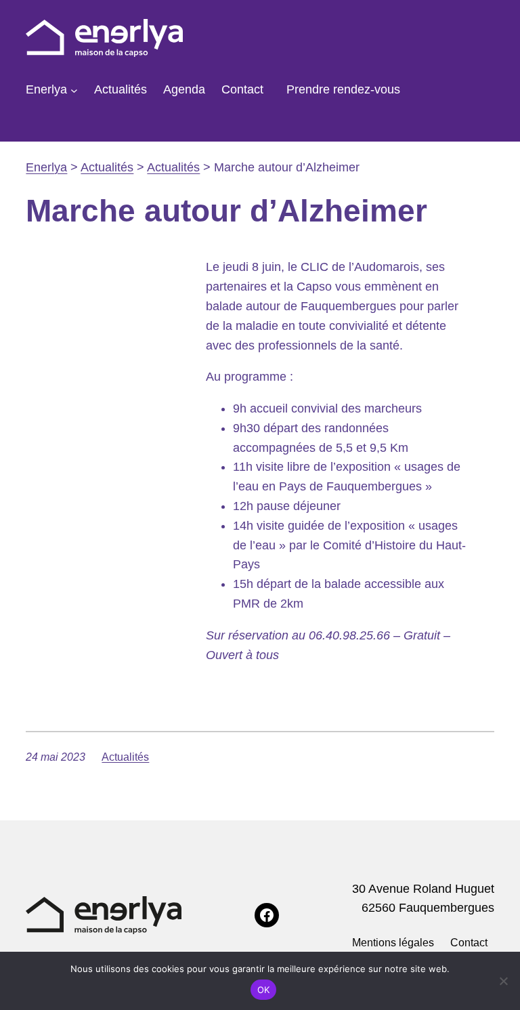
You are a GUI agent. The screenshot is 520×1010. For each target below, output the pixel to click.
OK (263, 989)
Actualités (125, 757)
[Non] (503, 981)
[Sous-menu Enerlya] (74, 89)
